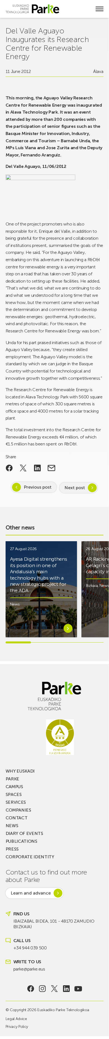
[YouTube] (78, 988)
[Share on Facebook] (9, 468)
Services (16, 802)
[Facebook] (30, 988)
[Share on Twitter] (23, 468)
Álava (98, 71)
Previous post (38, 487)
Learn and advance (31, 893)
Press (12, 849)
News (15, 604)
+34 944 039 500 (30, 947)
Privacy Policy (17, 1026)
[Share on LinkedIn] (37, 468)
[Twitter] (54, 988)
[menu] (99, 9)
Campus (14, 786)
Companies (18, 810)
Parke (12, 778)
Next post (74, 487)
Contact (17, 817)
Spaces (14, 794)
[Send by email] (51, 468)
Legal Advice (16, 1018)
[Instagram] (42, 988)
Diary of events (24, 833)
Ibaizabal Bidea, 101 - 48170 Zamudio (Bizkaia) (54, 923)
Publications (21, 841)
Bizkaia (92, 585)
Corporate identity (30, 856)
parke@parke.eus (29, 969)
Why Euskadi (20, 771)
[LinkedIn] (66, 988)
